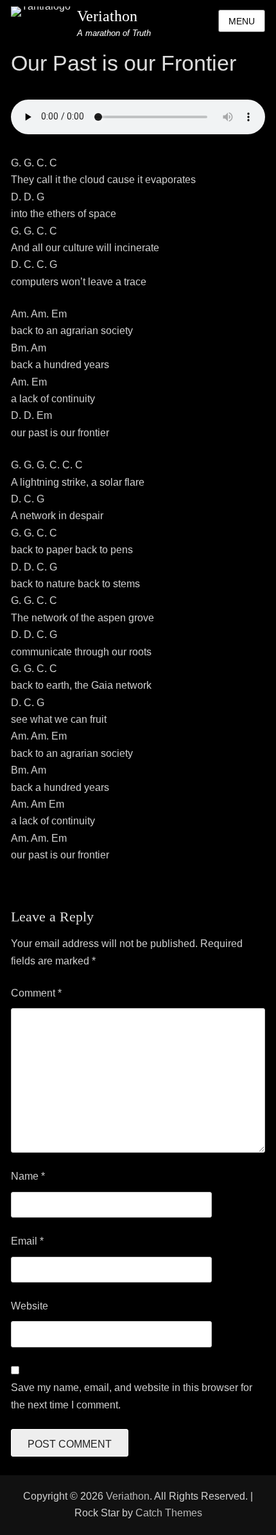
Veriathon (107, 16)
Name (28, 1176)
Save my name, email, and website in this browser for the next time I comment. (131, 1396)
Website (29, 1305)
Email (27, 1241)
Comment (36, 993)
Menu (242, 21)
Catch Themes (168, 1512)
